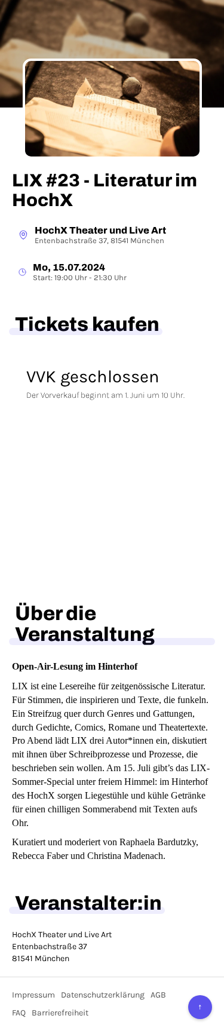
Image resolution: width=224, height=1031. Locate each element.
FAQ (19, 1013)
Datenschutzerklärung (103, 995)
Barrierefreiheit (60, 1013)
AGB (158, 995)
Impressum (33, 995)
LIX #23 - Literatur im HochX (104, 190)
